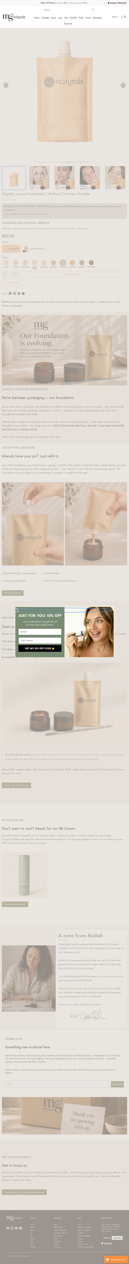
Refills (73, 17)
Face (37, 17)
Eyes (53, 17)
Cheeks (45, 17)
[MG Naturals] (14, 17)
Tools (88, 17)
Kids (81, 17)
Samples (97, 17)
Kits (66, 17)
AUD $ (114, 17)
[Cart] (125, 17)
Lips (60, 17)
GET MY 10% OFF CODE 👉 (40, 648)
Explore (68, 23)
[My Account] (122, 17)
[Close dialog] (63, 610)
